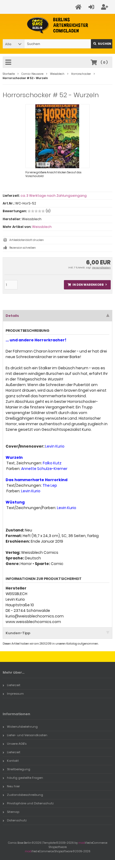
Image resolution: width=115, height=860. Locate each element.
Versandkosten (101, 267)
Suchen (102, 44)
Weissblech (42, 226)
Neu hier (13, 786)
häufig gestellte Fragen (25, 778)
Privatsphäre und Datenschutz (30, 803)
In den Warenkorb (87, 285)
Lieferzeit (13, 685)
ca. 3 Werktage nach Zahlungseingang (54, 195)
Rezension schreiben (22, 248)
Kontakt (13, 761)
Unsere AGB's (16, 744)
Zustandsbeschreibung (25, 795)
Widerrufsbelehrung (22, 726)
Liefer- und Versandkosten (27, 735)
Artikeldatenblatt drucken (26, 240)
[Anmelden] (92, 7)
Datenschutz (17, 820)
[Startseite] (79, 7)
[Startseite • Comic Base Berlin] (57, 25)
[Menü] (9, 62)
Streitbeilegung (18, 769)
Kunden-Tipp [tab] (18, 633)
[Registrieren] (105, 7)
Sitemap (13, 812)
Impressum (15, 693)
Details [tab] (12, 315)
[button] (13, 43)
